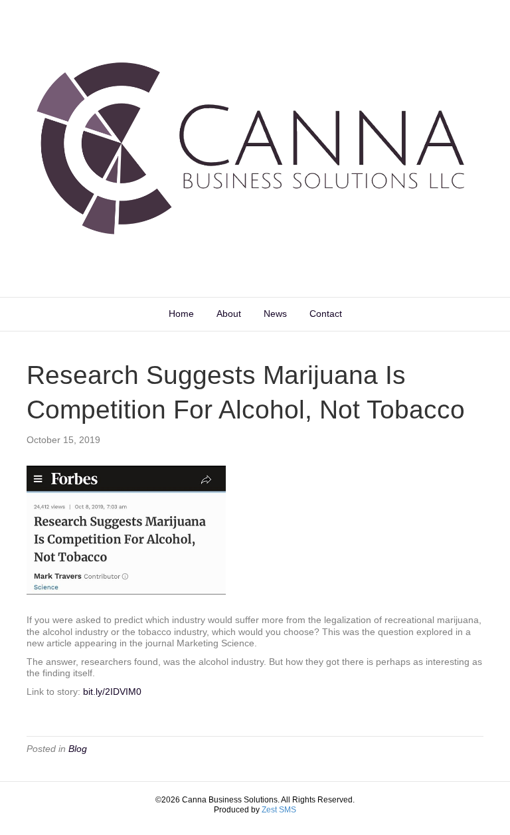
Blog (77, 748)
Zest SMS (279, 809)
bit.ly (112, 691)
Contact (325, 313)
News (275, 313)
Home (181, 313)
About (228, 313)
